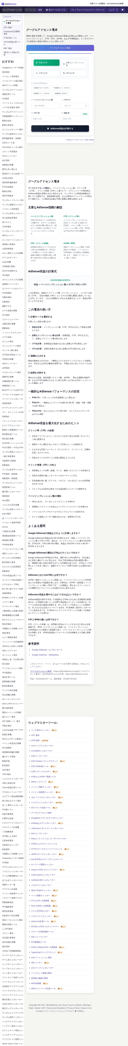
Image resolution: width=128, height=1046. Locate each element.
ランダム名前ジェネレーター (12, 509)
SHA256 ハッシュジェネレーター (12, 443)
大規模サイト (41, 93)
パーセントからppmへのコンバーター (12, 394)
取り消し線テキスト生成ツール (12, 589)
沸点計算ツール (8, 677)
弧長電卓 (6, 72)
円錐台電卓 (7, 726)
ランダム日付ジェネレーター (12, 213)
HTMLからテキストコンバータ (44, 844)
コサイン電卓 (7, 933)
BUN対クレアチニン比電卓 (12, 597)
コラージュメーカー (10, 319)
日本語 (80, 1011)
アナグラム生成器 (9, 889)
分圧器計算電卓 (8, 938)
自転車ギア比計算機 (10, 915)
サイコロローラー (9, 257)
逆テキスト (7, 222)
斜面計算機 (7, 734)
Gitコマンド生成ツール (41, 807)
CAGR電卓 (6, 227)
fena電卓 (6, 500)
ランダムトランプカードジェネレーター (12, 231)
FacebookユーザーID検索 (12, 858)
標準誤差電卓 (7, 911)
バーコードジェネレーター (12, 399)
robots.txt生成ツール (40, 921)
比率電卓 (6, 368)
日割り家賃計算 (8, 783)
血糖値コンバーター (10, 284)
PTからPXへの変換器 (40, 901)
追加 (40, 10)
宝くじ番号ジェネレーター (12, 805)
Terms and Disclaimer (56, 1008)
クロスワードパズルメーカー (12, 823)
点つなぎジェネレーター (12, 880)
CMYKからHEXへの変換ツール (12, 646)
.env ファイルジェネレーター (43, 797)
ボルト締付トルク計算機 (12, 253)
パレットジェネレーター (12, 421)
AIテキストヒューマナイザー (12, 620)
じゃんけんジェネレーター (12, 779)
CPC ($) (37, 113)
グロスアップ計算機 (10, 827)
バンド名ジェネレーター (12, 973)
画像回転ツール (8, 385)
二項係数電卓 (7, 832)
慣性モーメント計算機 (11, 712)
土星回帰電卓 (7, 249)
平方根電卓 (7, 673)
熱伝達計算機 (7, 438)
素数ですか (7, 306)
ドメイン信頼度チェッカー (42, 792)
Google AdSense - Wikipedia (44, 655)
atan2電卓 (6, 514)
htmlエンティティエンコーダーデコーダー (49, 838)
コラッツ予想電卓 (9, 151)
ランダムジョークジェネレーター (12, 1013)
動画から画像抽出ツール (12, 430)
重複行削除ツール (9, 924)
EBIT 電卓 (8, 48)
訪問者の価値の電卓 (39, 978)
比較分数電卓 (7, 814)
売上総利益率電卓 (9, 218)
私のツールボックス (57, 10)
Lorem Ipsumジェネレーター (43, 875)
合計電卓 (6, 160)
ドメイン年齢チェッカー (41, 787)
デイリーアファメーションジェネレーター (12, 995)
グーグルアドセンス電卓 (41, 813)
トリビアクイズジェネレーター (12, 1021)
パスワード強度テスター (12, 898)
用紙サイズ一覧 (8, 885)
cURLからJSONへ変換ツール (43, 776)
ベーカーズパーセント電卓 (12, 549)
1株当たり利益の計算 (11, 53)
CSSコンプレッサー (39, 756)
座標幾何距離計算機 (10, 752)
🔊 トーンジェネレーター (12, 518)
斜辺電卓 (6, 765)
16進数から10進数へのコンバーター (12, 628)
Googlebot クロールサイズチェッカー (47, 818)
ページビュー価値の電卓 (41, 973)
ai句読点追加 (7, 178)
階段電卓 (6, 496)
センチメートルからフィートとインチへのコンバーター (12, 288)
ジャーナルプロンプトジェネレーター (12, 991)
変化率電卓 (7, 624)
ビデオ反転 (7, 337)
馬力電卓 (6, 664)
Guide (37, 1008)
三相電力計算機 (8, 531)
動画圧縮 (6, 761)
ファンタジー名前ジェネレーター (12, 977)
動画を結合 (7, 121)
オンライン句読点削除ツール (12, 580)
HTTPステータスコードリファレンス (46, 849)
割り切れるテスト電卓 (11, 801)
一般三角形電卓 (8, 456)
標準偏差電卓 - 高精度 (11, 138)
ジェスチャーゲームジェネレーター (12, 1035)
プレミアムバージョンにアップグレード (88, 10)
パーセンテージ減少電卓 (12, 81)
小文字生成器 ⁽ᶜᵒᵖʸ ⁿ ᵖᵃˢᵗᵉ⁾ (12, 730)
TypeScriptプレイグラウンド (43, 952)
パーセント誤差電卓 (10, 209)
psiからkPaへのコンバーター (12, 703)
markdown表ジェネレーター (43, 880)
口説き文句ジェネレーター (12, 1004)
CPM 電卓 (35, 740)
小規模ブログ (41, 88)
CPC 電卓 (35, 735)
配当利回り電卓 (8, 562)
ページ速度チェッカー (40, 895)
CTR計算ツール (10, 38)
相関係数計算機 (8, 681)
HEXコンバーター (9, 363)
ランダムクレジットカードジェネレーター (12, 483)
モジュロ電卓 (7, 341)
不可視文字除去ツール (11, 355)
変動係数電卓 (7, 902)
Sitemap (86, 1005)
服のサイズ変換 (8, 756)
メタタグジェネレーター (41, 885)
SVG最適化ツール (38, 942)
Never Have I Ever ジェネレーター (12, 1044)
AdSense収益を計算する (61, 128)
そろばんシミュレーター (12, 792)
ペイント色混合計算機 (11, 743)
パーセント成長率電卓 (11, 522)
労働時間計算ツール (10, 381)
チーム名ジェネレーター (12, 960)
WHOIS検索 (36, 983)
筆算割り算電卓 (8, 244)
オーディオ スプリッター (12, 408)
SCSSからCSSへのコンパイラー (45, 926)
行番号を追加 (7, 818)
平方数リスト (7, 809)
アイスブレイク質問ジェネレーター (12, 1039)
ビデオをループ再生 (10, 584)
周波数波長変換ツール (11, 536)
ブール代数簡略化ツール (12, 876)
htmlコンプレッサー (39, 833)
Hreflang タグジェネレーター (43, 823)
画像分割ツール (8, 94)
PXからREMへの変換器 (41, 906)
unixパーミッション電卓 (41, 957)
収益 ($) (67, 113)
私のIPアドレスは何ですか (12, 390)
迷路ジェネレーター (10, 553)
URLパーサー (36, 963)
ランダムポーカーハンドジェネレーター (12, 112)
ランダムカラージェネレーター (12, 90)
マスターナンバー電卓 (11, 372)
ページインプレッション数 (43, 100)
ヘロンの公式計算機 (10, 505)
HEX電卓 (6, 275)
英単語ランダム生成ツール (12, 174)
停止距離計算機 (8, 695)
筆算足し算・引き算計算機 (12, 659)
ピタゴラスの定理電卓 (11, 567)
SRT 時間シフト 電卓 (11, 721)
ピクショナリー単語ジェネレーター (12, 1030)
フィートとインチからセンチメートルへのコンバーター (12, 103)
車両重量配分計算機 (10, 615)
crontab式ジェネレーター (42, 751)
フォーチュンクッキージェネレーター (12, 982)
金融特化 (61, 93)
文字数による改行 (9, 836)
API (43, 1008)
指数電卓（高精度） (10, 478)
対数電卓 (6, 465)
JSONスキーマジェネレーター (44, 854)
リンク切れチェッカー (40, 730)
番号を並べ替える (9, 169)
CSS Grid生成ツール (40, 766)
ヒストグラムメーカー (11, 425)
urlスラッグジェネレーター (42, 968)
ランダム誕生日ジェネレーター (12, 134)
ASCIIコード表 (8, 143)
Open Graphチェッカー (41, 890)
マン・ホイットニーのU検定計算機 (12, 412)
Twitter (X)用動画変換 (11, 951)
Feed (31, 1008)
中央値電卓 (7, 293)
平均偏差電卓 (7, 907)
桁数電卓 (6, 571)
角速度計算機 (7, 540)
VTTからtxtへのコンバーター (12, 867)
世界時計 (6, 416)
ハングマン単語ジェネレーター (12, 1026)
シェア (111, 10)
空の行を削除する (9, 271)
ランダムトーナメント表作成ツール (12, 200)
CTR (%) (67, 100)
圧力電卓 (6, 315)
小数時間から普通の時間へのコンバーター (12, 611)
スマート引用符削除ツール (42, 932)
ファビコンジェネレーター (42, 802)
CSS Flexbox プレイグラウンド (44, 761)
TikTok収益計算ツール (12, 43)
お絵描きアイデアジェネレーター (12, 986)
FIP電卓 (5, 862)
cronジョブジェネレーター (42, 745)
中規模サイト (62, 88)
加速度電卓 (7, 403)
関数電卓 (6, 328)
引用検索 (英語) (8, 266)
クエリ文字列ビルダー (40, 911)
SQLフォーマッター (39, 937)
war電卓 (5, 98)
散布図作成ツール (9, 434)
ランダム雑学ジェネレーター (12, 1017)
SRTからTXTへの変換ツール (12, 739)
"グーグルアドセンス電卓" (41, 671)
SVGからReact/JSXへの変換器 (44, 947)
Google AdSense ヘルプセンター (46, 650)
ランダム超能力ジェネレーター (12, 204)
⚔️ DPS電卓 (7, 929)
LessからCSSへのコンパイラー (44, 870)
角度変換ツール (8, 487)
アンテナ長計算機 (9, 690)
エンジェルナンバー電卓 (12, 129)
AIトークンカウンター (11, 699)
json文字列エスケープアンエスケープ (47, 859)
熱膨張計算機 (7, 165)
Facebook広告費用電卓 (12, 32)
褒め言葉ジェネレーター (12, 999)
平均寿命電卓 (7, 544)
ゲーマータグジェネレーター (12, 955)
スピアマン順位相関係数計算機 (12, 796)
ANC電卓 (6, 770)
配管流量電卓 (7, 686)
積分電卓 (6, 946)
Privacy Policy (73, 1008)
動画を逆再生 (7, 125)
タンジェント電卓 (9, 655)
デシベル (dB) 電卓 (10, 350)
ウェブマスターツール (12, 10)
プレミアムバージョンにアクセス (59, 1011)
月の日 (5, 527)
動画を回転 (7, 191)
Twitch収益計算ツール (11, 787)
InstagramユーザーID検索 (12, 68)
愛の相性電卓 (7, 708)
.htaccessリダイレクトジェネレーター (47, 828)
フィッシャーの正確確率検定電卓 (12, 642)
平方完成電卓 (7, 187)
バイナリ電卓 (7, 602)
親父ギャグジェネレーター (12, 1008)
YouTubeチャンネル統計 (12, 147)
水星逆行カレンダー (10, 845)
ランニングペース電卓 (11, 346)
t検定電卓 (6, 633)
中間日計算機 (7, 359)
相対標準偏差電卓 (9, 182)
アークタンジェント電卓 (12, 668)
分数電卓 (6, 302)
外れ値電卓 (7, 748)
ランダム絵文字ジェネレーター (12, 469)
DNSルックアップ (38, 782)
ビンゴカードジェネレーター (12, 240)
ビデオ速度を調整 (9, 310)
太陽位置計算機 (8, 324)
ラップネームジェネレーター (12, 968)
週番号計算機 (7, 377)
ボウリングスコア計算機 (12, 280)
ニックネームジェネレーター (12, 964)
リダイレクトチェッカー (41, 916)
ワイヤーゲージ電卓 (10, 606)
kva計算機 (6, 262)
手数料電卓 (7, 297)
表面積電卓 (7, 593)
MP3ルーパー (8, 235)
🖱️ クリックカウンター (12, 333)
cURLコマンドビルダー (41, 771)
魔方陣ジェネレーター (11, 491)
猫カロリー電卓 (8, 717)
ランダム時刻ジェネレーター (12, 452)
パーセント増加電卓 (10, 76)
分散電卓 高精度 (9, 461)
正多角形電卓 (7, 840)
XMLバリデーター (9, 650)
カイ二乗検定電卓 (9, 637)
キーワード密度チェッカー (42, 864)
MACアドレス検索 (10, 85)
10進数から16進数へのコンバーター (12, 854)
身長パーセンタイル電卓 (12, 920)
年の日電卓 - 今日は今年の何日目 (12, 447)
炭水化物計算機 (8, 942)
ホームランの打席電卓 (11, 558)
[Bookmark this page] (122, 10)
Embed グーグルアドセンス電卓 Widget (80, 140)
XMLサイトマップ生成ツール (43, 988)
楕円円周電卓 (7, 196)
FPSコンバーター (9, 156)
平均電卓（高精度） (10, 474)
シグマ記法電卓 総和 (11, 107)
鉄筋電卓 (6, 849)
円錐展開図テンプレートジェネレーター (12, 116)
